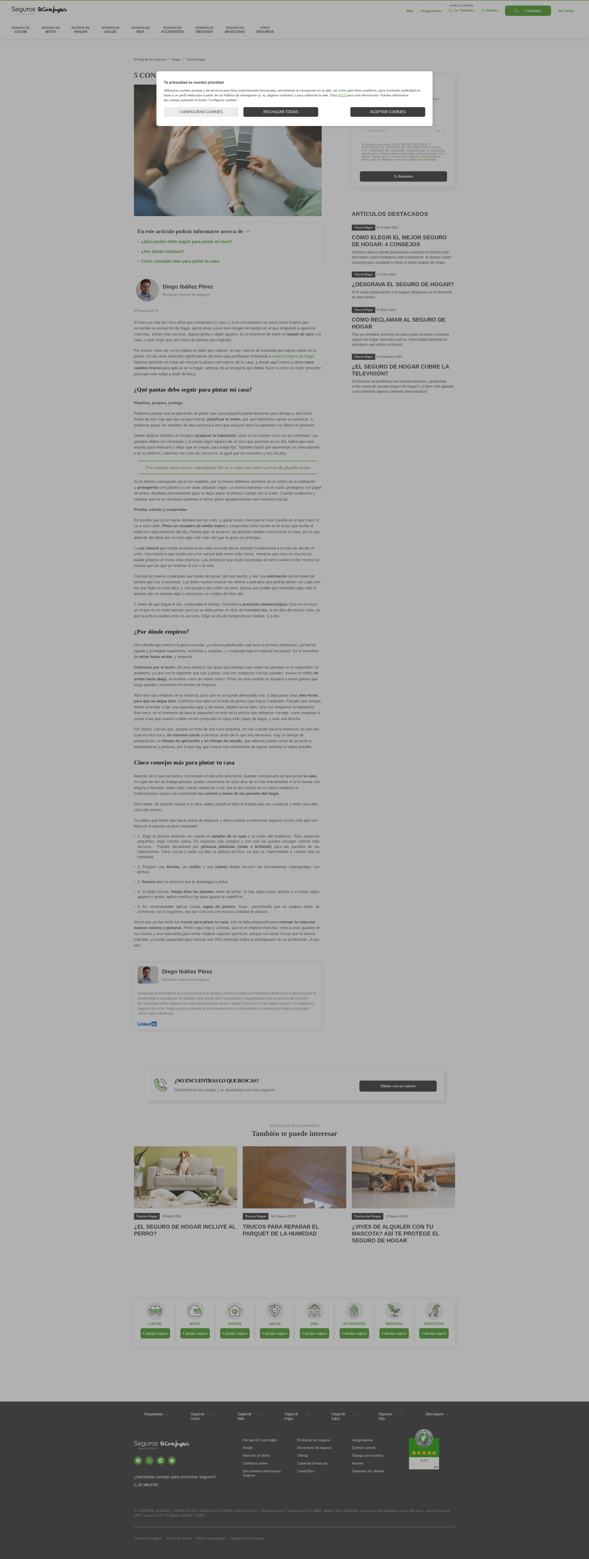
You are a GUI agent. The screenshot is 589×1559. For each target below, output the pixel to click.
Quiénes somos (364, 1448)
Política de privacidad (210, 1538)
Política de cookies (179, 1538)
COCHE (155, 1324)
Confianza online (255, 1463)
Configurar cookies (201, 112)
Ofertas (303, 1455)
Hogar (176, 59)
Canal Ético (306, 1471)
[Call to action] (138, 1460)
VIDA (314, 1324)
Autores (358, 1463)
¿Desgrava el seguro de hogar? (403, 284)
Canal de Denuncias (312, 1463)
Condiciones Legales (148, 1538)
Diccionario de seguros (314, 1448)
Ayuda (247, 1448)
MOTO (195, 1324)
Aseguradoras (362, 1440)
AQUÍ (342, 95)
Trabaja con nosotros (367, 1455)
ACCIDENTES (354, 1324)
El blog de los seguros (150, 59)
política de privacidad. (422, 159)
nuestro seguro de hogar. (293, 356)
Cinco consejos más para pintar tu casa (180, 261)
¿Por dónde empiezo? (162, 251)
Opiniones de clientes (368, 1471)
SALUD (275, 1324)
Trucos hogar (195, 59)
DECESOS (394, 1324)
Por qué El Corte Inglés (260, 1440)
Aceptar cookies (388, 112)
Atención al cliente (256, 1455)
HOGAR (234, 1324)
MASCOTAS (434, 1324)
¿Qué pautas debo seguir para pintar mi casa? (186, 241)
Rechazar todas (280, 112)
